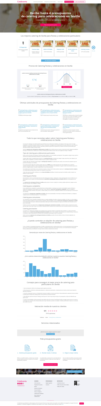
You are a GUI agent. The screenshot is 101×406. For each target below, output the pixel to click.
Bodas (35, 386)
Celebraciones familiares (39, 393)
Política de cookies (60, 386)
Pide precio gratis (66, 87)
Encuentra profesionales (38, 1)
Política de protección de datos (63, 384)
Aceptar (81, 403)
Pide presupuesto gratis (50, 364)
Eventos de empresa (38, 388)
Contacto (47, 384)
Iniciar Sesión (60, 1)
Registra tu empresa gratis (74, 371)
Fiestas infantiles (37, 390)
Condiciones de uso (61, 383)
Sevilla (46, 317)
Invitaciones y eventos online (49, 1)
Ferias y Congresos (38, 391)
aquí (62, 404)
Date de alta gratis (50, 334)
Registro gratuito (49, 383)
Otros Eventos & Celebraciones (37, 396)
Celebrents (42, 317)
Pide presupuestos (69, 1)
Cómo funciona (37, 383)
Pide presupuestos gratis (50, 25)
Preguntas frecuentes (38, 384)
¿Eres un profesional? (79, 1)
